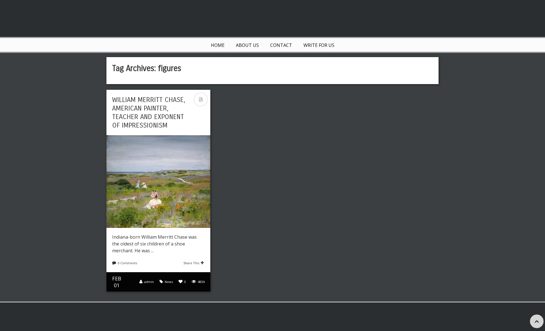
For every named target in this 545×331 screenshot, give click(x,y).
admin (149, 282)
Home (218, 45)
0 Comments (127, 263)
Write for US (318, 45)
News (169, 282)
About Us (247, 45)
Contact (281, 45)
